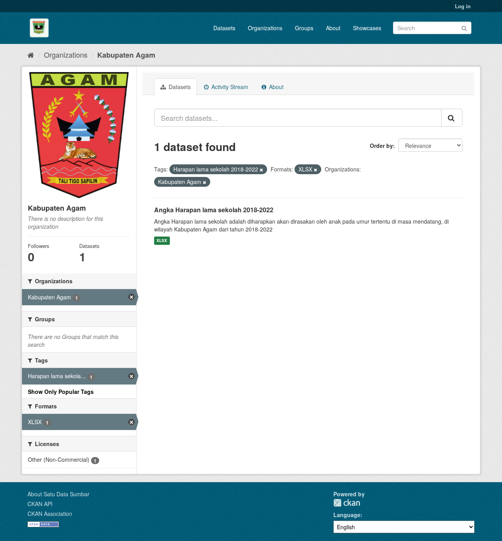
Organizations (265, 28)
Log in (463, 6)
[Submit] (464, 27)
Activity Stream (229, 87)
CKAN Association (49, 513)
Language (346, 515)
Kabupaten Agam (126, 55)
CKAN (346, 503)
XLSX (161, 241)
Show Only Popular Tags (61, 391)
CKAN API (40, 504)
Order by (381, 145)
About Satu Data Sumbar (58, 494)
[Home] (30, 54)
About (333, 28)
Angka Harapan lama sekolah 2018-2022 (213, 209)
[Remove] (261, 169)
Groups (304, 28)
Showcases (367, 28)
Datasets (224, 28)
